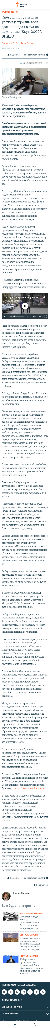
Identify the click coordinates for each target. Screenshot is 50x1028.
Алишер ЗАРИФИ (10, 43)
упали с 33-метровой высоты (28, 788)
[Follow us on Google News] (36, 992)
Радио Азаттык (14, 301)
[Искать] (35, 1024)
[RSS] (43, 992)
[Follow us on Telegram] (23, 992)
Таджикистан (10, 12)
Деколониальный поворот (33, 914)
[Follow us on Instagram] (10, 992)
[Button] (14, 55)
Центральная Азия (29, 935)
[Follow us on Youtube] (4, 992)
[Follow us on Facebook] (17, 992)
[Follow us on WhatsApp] (30, 992)
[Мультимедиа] (15, 1024)
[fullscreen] (45, 316)
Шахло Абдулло (27, 43)
